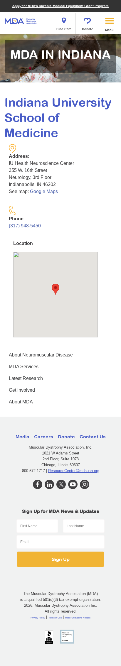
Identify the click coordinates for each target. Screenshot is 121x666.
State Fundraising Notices (77, 617)
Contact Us (93, 436)
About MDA (21, 401)
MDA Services (23, 366)
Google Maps (44, 191)
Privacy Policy (38, 617)
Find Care (63, 29)
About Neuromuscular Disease (41, 354)
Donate (87, 29)
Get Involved (22, 390)
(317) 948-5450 (25, 225)
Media (22, 436)
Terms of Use (55, 617)
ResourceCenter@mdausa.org (73, 471)
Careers (43, 436)
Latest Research (26, 378)
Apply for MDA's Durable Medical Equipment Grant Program (60, 6)
